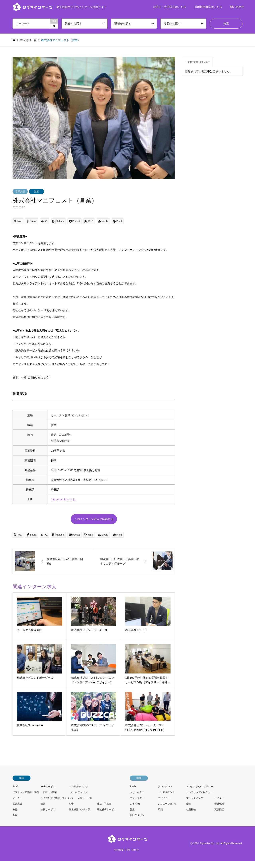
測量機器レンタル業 (79, 809)
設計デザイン (137, 815)
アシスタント (165, 786)
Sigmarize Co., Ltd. (209, 843)
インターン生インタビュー (198, 62)
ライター (219, 798)
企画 (188, 803)
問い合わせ (237, 6)
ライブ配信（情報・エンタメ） (57, 798)
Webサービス (48, 786)
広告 (71, 803)
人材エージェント (167, 803)
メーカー (17, 798)
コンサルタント (166, 792)
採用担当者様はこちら (208, 6)
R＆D (133, 786)
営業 (36, 191)
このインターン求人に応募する (93, 519)
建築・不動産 (104, 803)
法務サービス (48, 809)
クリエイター (137, 792)
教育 (15, 809)
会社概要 (119, 849)
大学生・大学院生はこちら (169, 6)
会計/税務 (219, 803)
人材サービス (85, 798)
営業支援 (20, 191)
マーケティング (79, 792)
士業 (43, 803)
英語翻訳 (219, 809)
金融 (15, 815)
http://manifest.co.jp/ (63, 499)
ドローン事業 (49, 792)
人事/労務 (135, 803)
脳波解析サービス (106, 809)
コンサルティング (78, 786)
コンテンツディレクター (199, 792)
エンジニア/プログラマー (199, 786)
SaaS (16, 786)
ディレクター (137, 798)
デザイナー (164, 798)
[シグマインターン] (127, 840)
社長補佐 (191, 809)
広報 (160, 809)
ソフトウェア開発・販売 (26, 792)
